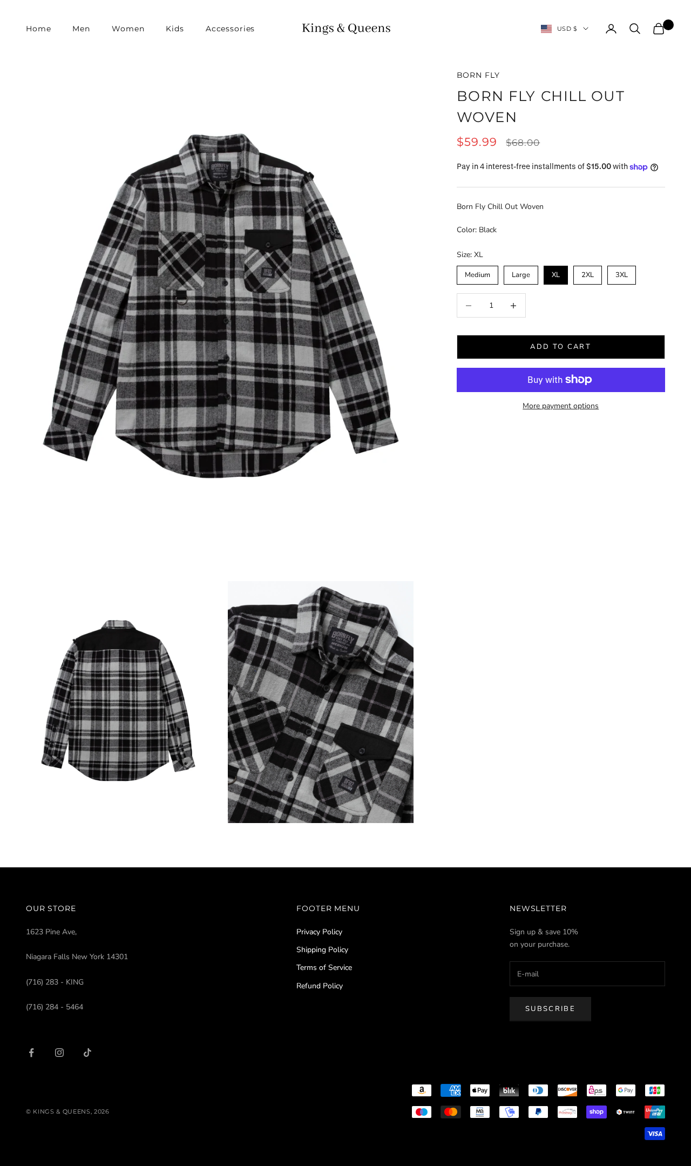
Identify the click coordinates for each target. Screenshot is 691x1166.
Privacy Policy (319, 932)
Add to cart (560, 347)
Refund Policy (319, 986)
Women (128, 28)
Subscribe (550, 1009)
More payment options (561, 406)
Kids (175, 28)
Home (38, 28)
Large (520, 273)
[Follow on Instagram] (59, 1052)
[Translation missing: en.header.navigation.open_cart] (658, 28)
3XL (621, 273)
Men (81, 28)
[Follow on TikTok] (87, 1052)
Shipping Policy (322, 950)
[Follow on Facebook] (31, 1052)
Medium (477, 273)
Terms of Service (324, 967)
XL (555, 273)
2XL (587, 273)
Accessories (230, 28)
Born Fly (478, 75)
